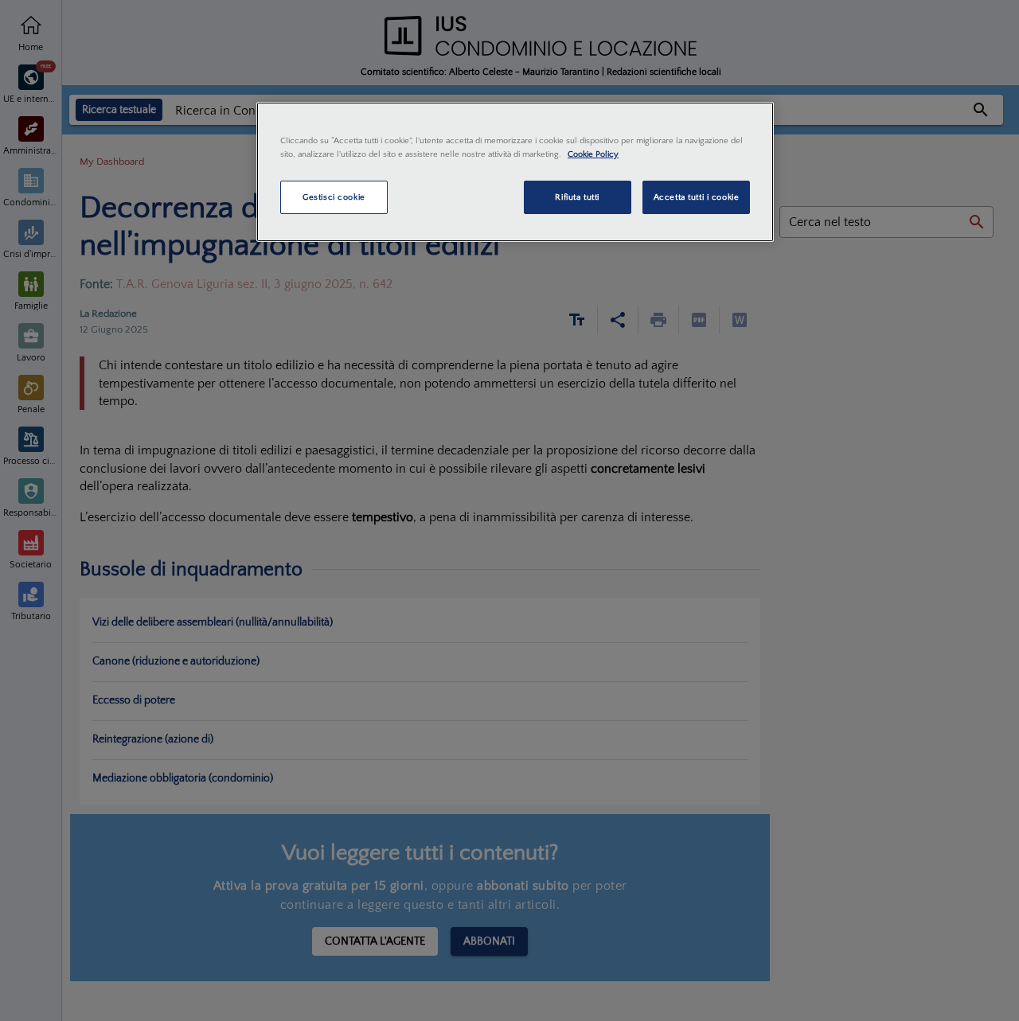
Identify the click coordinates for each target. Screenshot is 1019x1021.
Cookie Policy (593, 154)
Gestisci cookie (334, 197)
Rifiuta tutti (577, 197)
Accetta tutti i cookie (697, 197)
